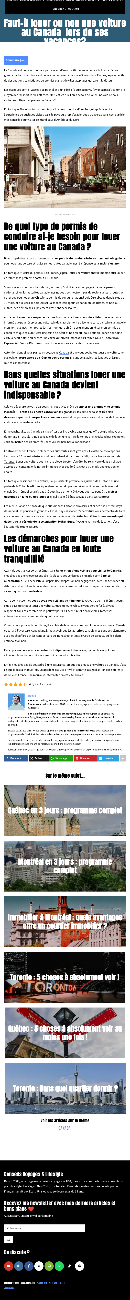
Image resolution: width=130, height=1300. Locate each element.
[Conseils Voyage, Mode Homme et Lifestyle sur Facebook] (29, 1266)
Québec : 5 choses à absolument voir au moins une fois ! (65, 1032)
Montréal (10, 412)
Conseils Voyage (74, 53)
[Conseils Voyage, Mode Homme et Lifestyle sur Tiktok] (69, 1266)
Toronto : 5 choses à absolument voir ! (64, 977)
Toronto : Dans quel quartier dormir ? (65, 1088)
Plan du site (42, 1283)
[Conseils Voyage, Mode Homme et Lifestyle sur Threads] (79, 1266)
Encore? (58, 9)
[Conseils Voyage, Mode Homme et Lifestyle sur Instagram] (18, 1266)
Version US (9, 1288)
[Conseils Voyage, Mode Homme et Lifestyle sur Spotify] (49, 1266)
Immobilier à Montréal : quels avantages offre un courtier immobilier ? (65, 921)
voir (23, 60)
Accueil (49, 53)
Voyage (59, 53)
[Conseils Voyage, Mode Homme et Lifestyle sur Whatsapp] (59, 1266)
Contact (73, 9)
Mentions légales (56, 1283)
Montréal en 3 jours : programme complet (65, 865)
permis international (36, 287)
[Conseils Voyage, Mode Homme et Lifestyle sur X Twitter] (39, 1266)
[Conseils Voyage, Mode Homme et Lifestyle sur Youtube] (8, 1266)
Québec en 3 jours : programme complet (65, 810)
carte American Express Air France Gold (74, 338)
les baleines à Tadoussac (72, 442)
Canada (64, 352)
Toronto (9, 461)
